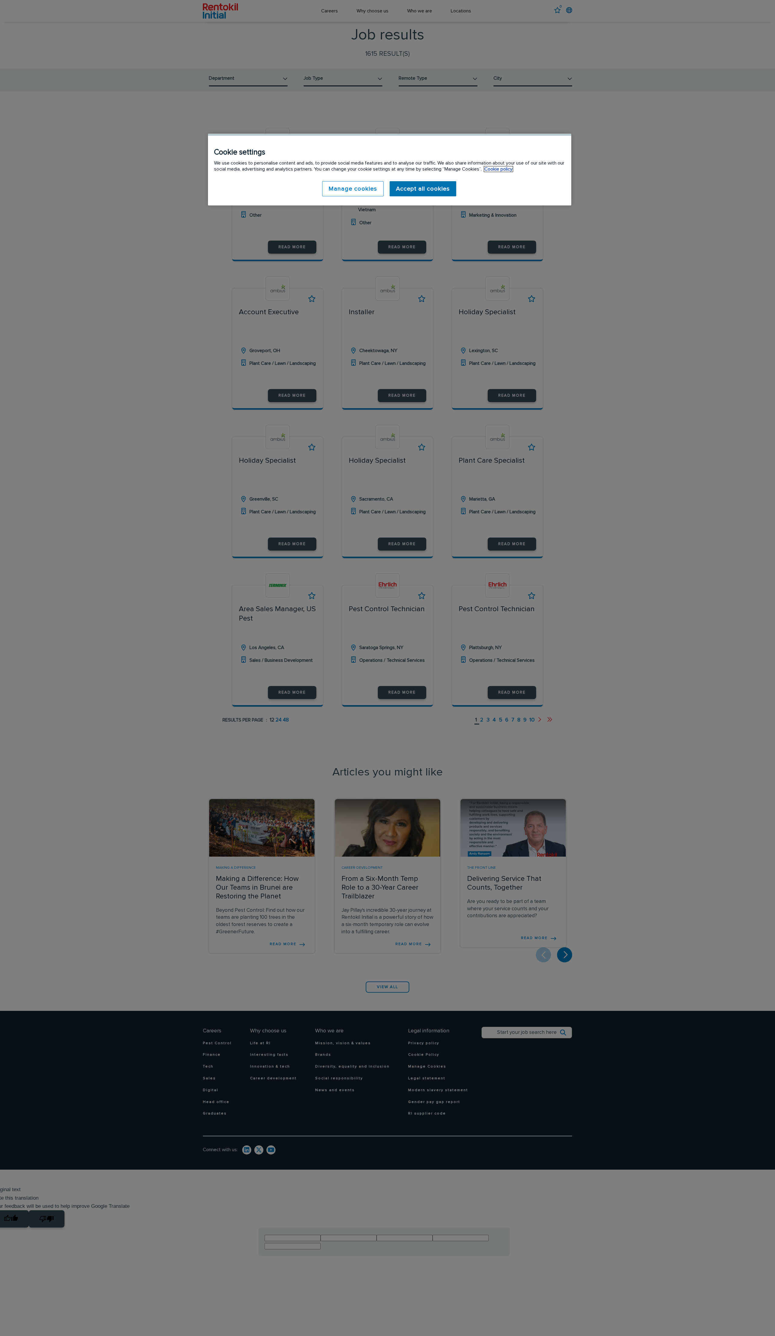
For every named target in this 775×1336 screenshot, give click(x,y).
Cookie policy (498, 169)
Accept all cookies (423, 189)
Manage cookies (352, 189)
